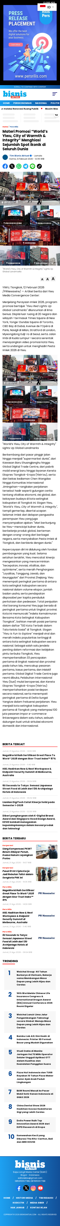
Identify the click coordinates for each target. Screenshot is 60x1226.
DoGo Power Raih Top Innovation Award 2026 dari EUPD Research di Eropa (33, 1124)
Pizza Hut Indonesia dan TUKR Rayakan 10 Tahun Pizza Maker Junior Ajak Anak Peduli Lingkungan (35, 1077)
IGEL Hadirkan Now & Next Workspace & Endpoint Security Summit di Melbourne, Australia (17, 917)
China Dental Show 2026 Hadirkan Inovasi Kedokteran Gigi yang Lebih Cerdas (34, 1109)
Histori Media (24, 1197)
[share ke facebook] (5, 168)
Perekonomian (22, 103)
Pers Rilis (14, 127)
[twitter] (26, 1190)
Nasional (41, 103)
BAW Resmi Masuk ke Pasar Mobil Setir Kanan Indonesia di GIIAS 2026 (35, 1094)
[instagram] (33, 1190)
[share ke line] (33, 168)
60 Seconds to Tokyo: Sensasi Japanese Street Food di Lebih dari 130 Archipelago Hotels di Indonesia (17, 942)
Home (6, 103)
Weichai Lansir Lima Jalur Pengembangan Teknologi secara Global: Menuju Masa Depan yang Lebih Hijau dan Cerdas (34, 1021)
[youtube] (41, 1190)
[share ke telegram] (26, 168)
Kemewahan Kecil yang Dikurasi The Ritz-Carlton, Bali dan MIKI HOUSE (35, 1139)
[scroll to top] (55, 1206)
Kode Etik (18, 1202)
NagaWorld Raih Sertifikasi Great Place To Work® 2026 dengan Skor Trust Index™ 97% (18, 895)
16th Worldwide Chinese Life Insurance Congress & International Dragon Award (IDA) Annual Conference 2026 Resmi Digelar (34, 1000)
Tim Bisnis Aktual (19, 155)
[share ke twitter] (12, 168)
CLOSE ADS (49, 3)
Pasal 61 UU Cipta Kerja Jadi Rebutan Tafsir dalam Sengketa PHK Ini (17, 874)
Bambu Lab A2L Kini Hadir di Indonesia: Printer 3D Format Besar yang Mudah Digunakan (35, 1039)
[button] (42, 279)
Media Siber (37, 1202)
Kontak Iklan (38, 1207)
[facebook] (19, 1190)
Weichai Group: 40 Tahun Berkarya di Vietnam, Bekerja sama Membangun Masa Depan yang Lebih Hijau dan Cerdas (34, 978)
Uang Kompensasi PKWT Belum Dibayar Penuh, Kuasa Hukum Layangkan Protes (17, 853)
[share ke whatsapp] (19, 168)
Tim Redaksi (46, 1197)
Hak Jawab (17, 1207)
